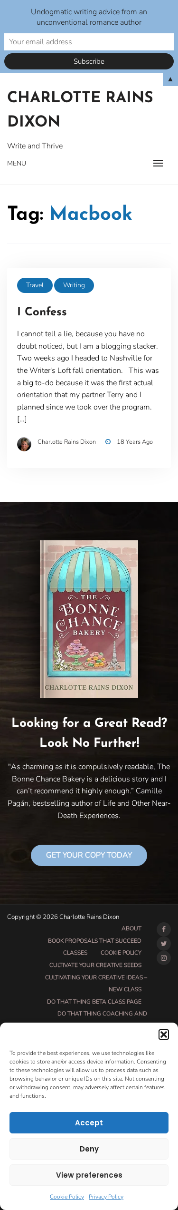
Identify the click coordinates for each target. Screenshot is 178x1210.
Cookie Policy (67, 1196)
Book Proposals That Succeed (94, 941)
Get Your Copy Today (89, 855)
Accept (89, 1123)
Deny (89, 1149)
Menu (16, 163)
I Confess (42, 312)
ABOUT (131, 928)
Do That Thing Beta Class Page (94, 1001)
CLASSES (75, 952)
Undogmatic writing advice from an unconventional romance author (89, 17)
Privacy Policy (106, 1196)
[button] (164, 1034)
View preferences (89, 1175)
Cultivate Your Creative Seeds (95, 965)
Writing (74, 285)
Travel (35, 285)
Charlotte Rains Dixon (80, 110)
